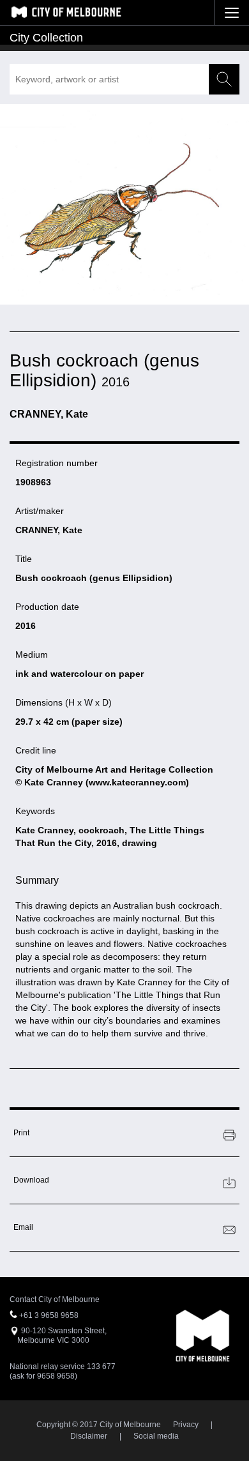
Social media (156, 1436)
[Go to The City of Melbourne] (66, 12)
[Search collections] (224, 79)
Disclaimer (88, 1436)
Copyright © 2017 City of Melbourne (98, 1424)
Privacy (186, 1424)
